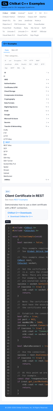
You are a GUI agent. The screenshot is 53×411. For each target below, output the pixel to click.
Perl (29, 24)
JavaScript (28, 20)
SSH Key (7, 158)
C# (40, 13)
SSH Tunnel (8, 161)
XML (18, 68)
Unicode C (11, 31)
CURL (6, 130)
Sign (6, 68)
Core (7, 50)
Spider (6, 167)
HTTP (31, 60)
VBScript (43, 31)
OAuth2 (23, 64)
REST (36, 64)
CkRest (28, 227)
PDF (30, 64)
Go (14, 20)
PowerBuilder (39, 24)
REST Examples (21, 199)
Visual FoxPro (22, 35)
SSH (5, 155)
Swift (44, 28)
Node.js (38, 20)
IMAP (37, 60)
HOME (13, 13)
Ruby (26, 28)
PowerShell (7, 28)
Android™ (21, 13)
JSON (16, 64)
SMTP (12, 68)
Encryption (17, 60)
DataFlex (43, 17)
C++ (45, 13)
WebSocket (8, 176)
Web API (14, 50)
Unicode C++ (23, 31)
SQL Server (35, 28)
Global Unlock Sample (39, 251)
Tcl (4, 31)
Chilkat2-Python (9, 17)
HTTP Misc (8, 139)
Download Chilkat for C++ (21, 216)
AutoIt (30, 13)
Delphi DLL (7, 20)
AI (5, 60)
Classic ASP (32, 17)
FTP (25, 60)
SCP (5, 148)
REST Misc (8, 145)
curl (10, 60)
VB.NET (34, 31)
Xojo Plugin (34, 35)
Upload (6, 173)
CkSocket (30, 230)
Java (20, 20)
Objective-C (7, 24)
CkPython (21, 17)
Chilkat (5, 13)
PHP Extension (20, 24)
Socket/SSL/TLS (10, 164)
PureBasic (17, 28)
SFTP (42, 64)
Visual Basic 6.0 (9, 35)
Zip (24, 68)
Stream (6, 170)
